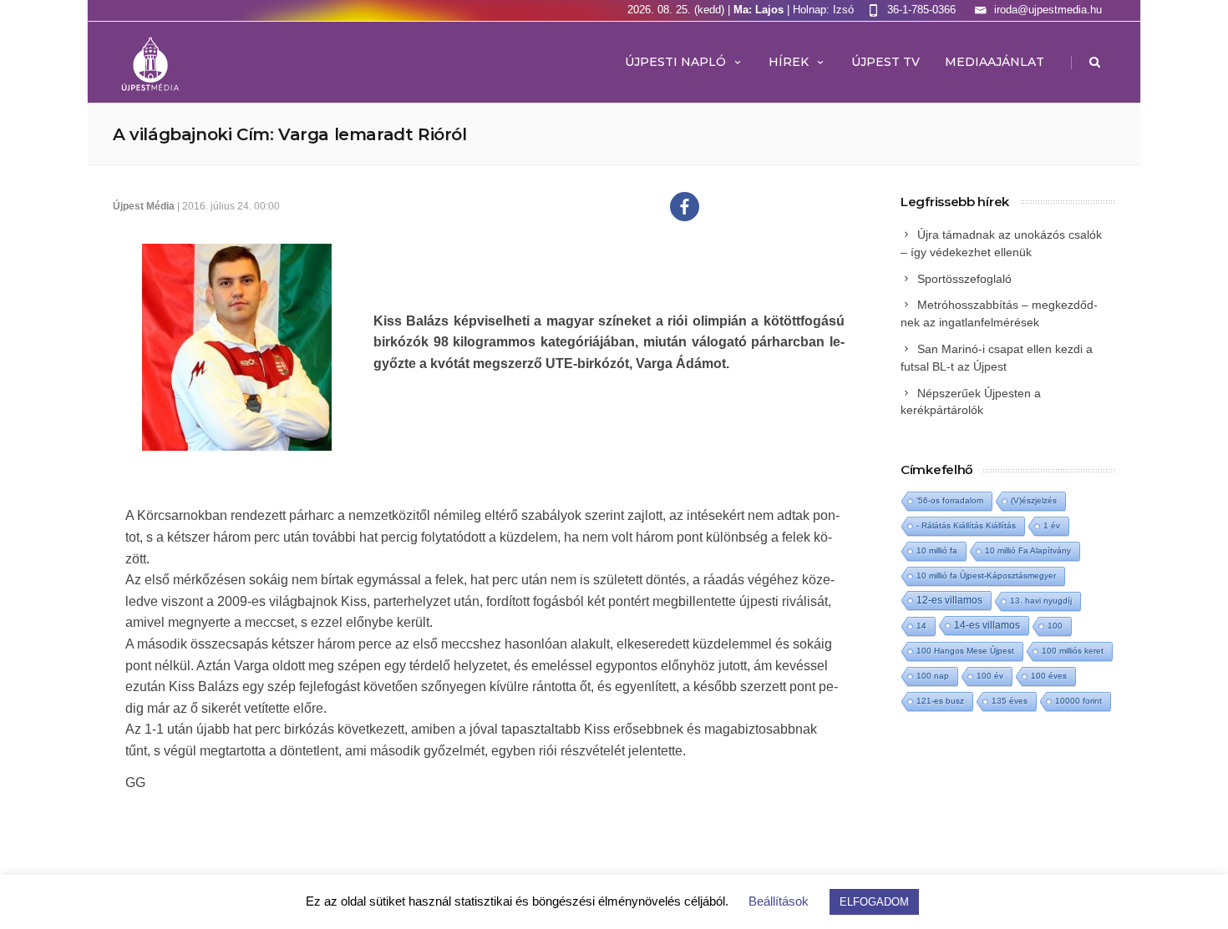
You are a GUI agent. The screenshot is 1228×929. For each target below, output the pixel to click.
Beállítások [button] (778, 901)
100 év (990, 675)
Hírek (789, 61)
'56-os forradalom (949, 500)
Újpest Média (144, 206)
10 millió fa (936, 550)
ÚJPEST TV (885, 61)
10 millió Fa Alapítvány (1028, 550)
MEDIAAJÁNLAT (994, 61)
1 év (1051, 525)
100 (1055, 625)
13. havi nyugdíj (1041, 600)
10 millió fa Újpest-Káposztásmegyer (986, 575)
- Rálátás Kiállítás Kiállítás (966, 525)
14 (921, 625)
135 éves (1010, 700)
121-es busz (940, 700)
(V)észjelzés (1034, 500)
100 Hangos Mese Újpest (965, 650)
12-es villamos (949, 599)
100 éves (1049, 675)
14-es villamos (987, 625)
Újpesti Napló (675, 61)
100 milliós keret (1073, 650)
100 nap (932, 675)
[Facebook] (684, 206)
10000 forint (1078, 700)
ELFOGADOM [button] (874, 902)
